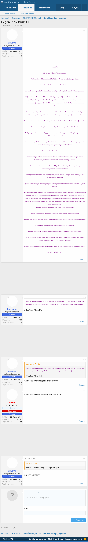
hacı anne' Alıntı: (33, 364)
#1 (84, 30)
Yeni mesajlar (10, 13)
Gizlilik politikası (55, 539)
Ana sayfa (11, 7)
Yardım (68, 539)
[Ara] (84, 7)
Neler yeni (44, 7)
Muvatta (6, 25)
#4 (84, 390)
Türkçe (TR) (8, 539)
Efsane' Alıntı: (31, 463)
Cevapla (82, 259)
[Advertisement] (55, 49)
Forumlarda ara (27, 13)
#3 (84, 359)
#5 (84, 458)
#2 (84, 297)
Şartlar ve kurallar (37, 539)
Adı (25, 508)
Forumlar (27, 7)
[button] (52, 7)
